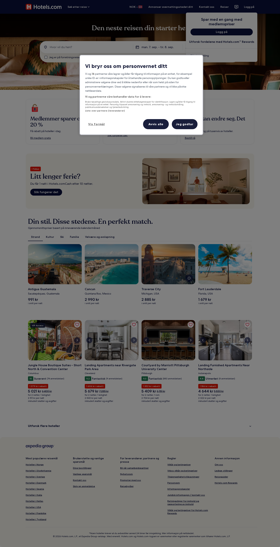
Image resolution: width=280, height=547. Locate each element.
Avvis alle (155, 124)
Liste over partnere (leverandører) (105, 110)
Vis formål (96, 124)
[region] (141, 95)
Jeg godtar (185, 124)
